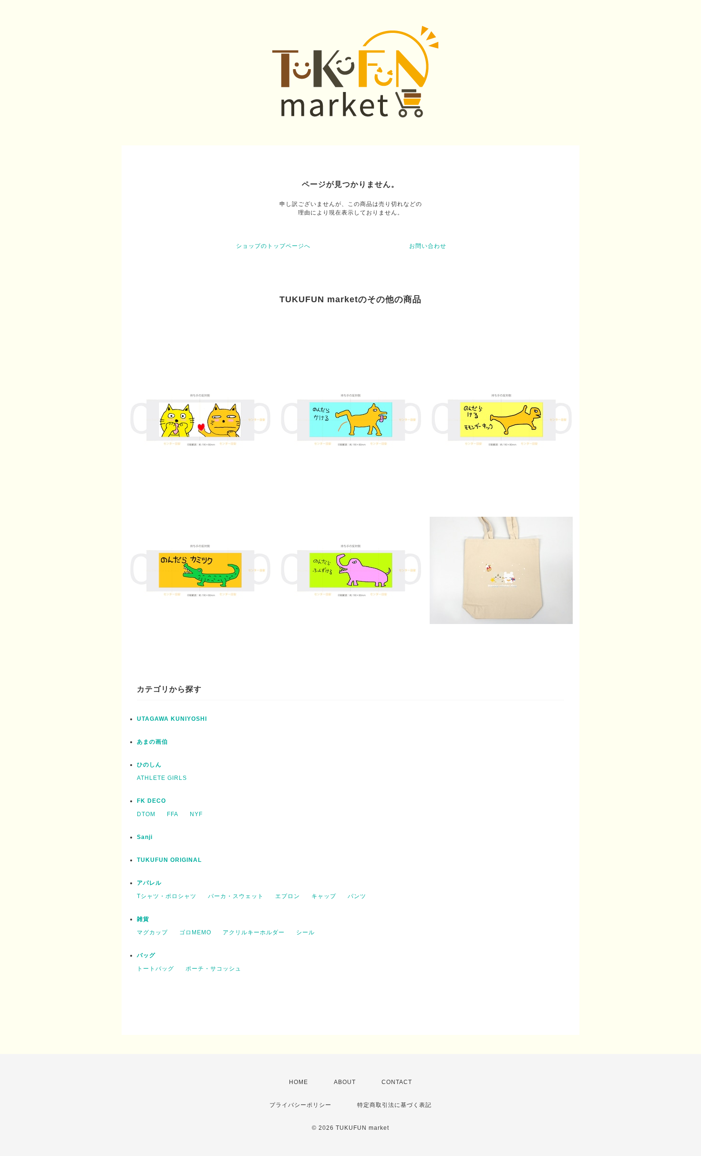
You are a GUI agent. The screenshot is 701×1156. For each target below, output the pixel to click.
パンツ (357, 896)
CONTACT (396, 1082)
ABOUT (345, 1082)
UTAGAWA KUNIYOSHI (172, 719)
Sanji (145, 837)
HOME (298, 1082)
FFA (172, 814)
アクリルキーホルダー (254, 932)
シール (305, 932)
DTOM (146, 814)
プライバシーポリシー (300, 1105)
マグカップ (152, 932)
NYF (196, 814)
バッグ (146, 955)
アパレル (149, 883)
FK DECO (151, 801)
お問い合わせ (427, 246)
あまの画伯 (152, 741)
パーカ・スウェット (236, 896)
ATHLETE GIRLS (162, 778)
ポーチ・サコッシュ (213, 968)
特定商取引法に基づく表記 (394, 1105)
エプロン (287, 896)
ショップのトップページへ (273, 246)
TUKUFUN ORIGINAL (169, 860)
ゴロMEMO (195, 932)
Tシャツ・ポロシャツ (166, 896)
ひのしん (149, 764)
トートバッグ (155, 968)
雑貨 (143, 919)
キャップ (323, 896)
